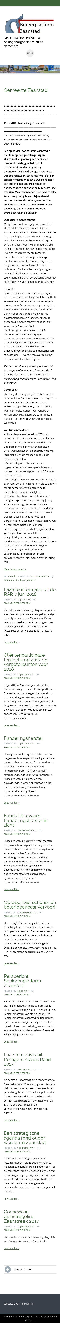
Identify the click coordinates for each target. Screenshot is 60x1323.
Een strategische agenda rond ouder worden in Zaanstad (25, 1137)
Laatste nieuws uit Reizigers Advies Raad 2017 (27, 1059)
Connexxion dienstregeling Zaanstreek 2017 (21, 1216)
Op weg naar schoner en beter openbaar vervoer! (30, 905)
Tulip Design (27, 1303)
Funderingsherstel (23, 738)
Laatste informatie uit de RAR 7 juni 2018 (30, 592)
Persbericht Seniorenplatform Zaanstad (22, 981)
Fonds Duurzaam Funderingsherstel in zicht (25, 820)
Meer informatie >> (15, 569)
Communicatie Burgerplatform (19, 579)
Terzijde (12, 576)
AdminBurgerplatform (17, 603)
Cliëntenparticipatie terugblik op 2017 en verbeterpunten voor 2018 (26, 662)
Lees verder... (11, 642)
